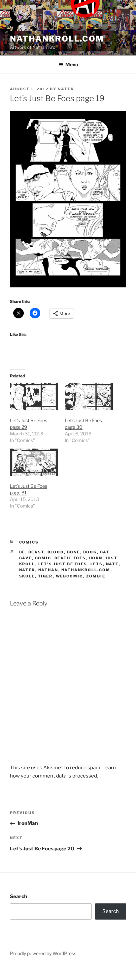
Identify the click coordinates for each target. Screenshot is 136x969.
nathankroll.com (57, 39)
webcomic (69, 576)
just (112, 558)
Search (18, 896)
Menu (71, 64)
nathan (48, 570)
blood (56, 552)
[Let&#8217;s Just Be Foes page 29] (34, 396)
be (22, 552)
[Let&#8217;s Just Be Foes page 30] (89, 396)
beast (36, 552)
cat (105, 552)
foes (80, 558)
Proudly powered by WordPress (43, 953)
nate (112, 564)
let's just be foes (62, 564)
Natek (66, 89)
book (90, 552)
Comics (29, 542)
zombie (96, 576)
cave (25, 558)
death (62, 558)
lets (96, 564)
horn (96, 558)
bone (73, 552)
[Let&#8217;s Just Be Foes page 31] (34, 462)
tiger (45, 576)
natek (27, 570)
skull (27, 576)
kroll (27, 564)
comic (43, 558)
